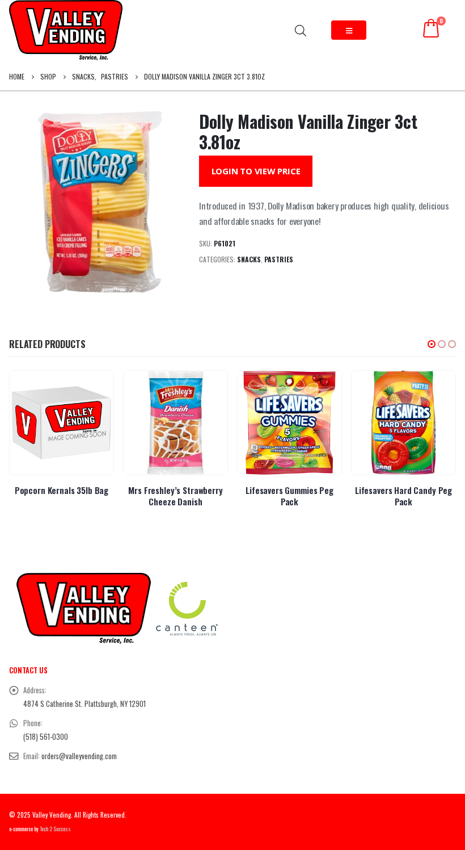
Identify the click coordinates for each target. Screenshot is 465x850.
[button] (431, 344)
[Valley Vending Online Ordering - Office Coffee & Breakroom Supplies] (65, 30)
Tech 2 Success (55, 829)
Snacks (249, 259)
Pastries (278, 259)
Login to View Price (256, 171)
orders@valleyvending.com (79, 756)
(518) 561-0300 (45, 736)
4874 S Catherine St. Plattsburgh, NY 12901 (84, 703)
